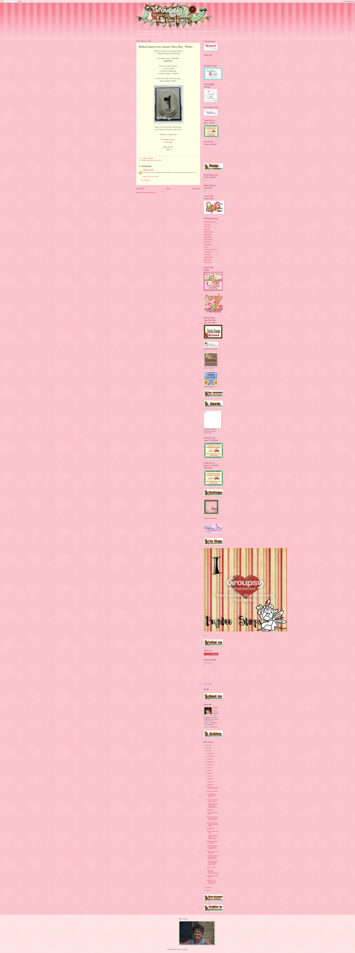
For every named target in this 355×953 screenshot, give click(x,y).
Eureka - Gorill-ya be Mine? (212, 832)
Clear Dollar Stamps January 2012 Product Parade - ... (212, 837)
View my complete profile (210, 727)
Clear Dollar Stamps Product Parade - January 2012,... (212, 847)
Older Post (196, 188)
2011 (207, 887)
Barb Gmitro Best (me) (210, 222)
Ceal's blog (168, 142)
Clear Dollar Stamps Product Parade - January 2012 (212, 863)
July (208, 767)
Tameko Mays (207, 259)
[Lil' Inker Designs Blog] (213, 79)
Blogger (185, 949)
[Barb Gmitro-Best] (209, 682)
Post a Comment (145, 180)
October (209, 759)
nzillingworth (146, 170)
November (210, 756)
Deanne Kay (207, 229)
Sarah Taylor (207, 254)
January (209, 784)
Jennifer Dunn (207, 234)
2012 (207, 751)
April (209, 776)
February (209, 781)
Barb (216, 707)
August (209, 764)
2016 (207, 745)
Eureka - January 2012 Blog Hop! (212, 852)
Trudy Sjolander (208, 262)
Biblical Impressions (148, 160)
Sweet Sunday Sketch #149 (212, 876)
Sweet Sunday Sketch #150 (212, 813)
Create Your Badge (208, 684)
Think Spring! (210, 810)
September (210, 762)
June (208, 770)
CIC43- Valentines (212, 867)
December (210, 753)
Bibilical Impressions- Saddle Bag (212, 842)
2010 (207, 890)
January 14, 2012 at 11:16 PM (150, 176)
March (209, 779)
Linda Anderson (208, 244)
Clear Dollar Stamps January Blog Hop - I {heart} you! (212, 818)
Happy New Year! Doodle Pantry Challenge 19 (211, 881)
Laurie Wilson (207, 242)
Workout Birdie (211, 828)
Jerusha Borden (208, 237)
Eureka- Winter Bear (212, 791)
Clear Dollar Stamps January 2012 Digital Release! (212, 805)
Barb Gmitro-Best (208, 662)
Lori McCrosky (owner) (210, 249)
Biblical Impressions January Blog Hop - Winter (212, 824)
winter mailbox (158, 160)
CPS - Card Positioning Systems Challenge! (213, 871)
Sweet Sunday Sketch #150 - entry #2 (212, 800)
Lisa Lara (206, 247)
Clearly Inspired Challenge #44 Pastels (211, 795)
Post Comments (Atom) (149, 192)
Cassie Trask (207, 227)
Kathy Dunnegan (208, 239)
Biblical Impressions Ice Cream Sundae (212, 787)
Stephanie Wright (208, 257)
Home (168, 188)
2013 (207, 748)
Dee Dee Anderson (208, 232)
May (208, 773)
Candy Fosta (207, 224)
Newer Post (140, 188)
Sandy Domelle (208, 252)
